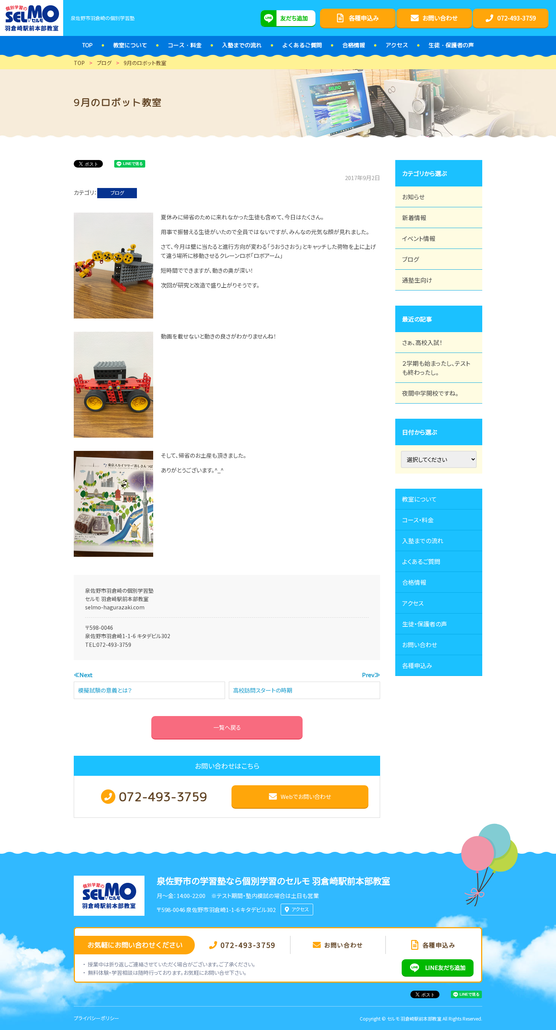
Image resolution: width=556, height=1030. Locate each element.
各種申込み (417, 665)
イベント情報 (418, 238)
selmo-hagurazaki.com (114, 607)
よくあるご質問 (421, 561)
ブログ (117, 192)
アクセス (413, 602)
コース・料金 (418, 519)
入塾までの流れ (422, 540)
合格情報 (414, 582)
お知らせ (413, 196)
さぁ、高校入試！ (422, 342)
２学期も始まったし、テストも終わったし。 (436, 368)
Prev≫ (371, 675)
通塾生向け (417, 279)
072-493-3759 (113, 644)
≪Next (83, 675)
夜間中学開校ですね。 (430, 393)
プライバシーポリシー (96, 1018)
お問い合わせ (419, 644)
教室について (419, 498)
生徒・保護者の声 (424, 623)
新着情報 (414, 217)
